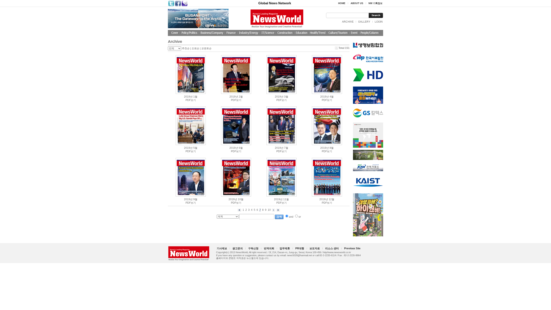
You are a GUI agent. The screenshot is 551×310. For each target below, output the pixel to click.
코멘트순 (206, 48)
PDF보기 (191, 100)
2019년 (188, 96)
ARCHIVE (348, 21)
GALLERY (364, 21)
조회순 (195, 48)
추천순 (186, 48)
